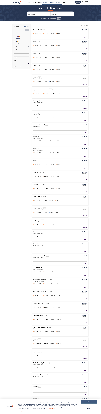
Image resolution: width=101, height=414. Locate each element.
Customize (88, 404)
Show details (20, 411)
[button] (39, 14)
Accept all (89, 401)
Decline (88, 408)
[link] (17, 2)
